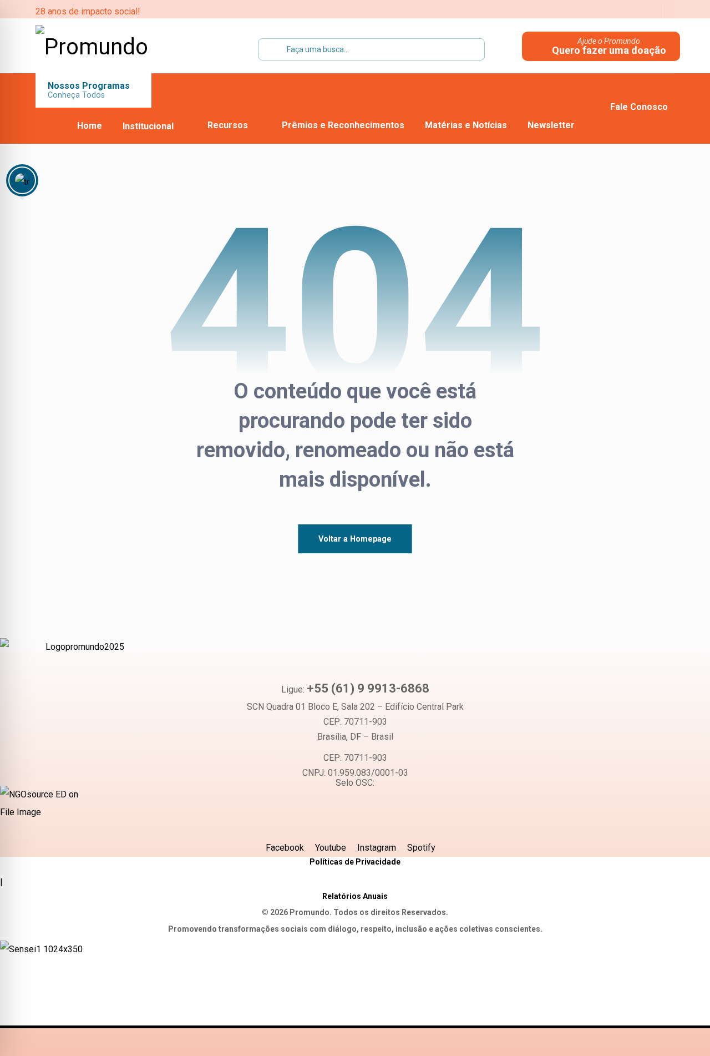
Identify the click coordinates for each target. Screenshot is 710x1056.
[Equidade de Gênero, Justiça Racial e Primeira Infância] (105, 47)
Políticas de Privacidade (355, 861)
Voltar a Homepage (354, 538)
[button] (577, 11)
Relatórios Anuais (355, 896)
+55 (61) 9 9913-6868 (368, 688)
